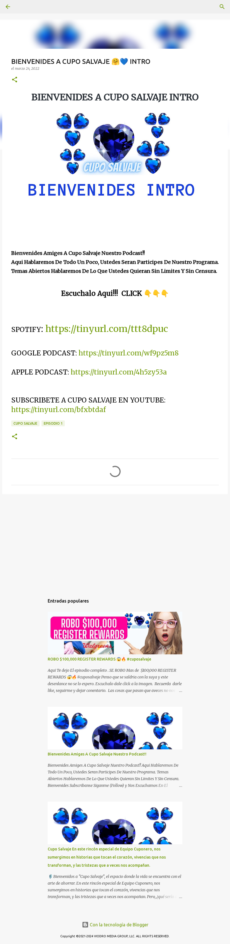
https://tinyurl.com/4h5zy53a (119, 372)
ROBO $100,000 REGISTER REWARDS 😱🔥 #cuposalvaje (99, 659)
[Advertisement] (115, 542)
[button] (14, 80)
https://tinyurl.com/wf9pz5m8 (129, 353)
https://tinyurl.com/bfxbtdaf (58, 409)
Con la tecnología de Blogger (118, 924)
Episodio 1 (53, 423)
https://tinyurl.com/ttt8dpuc (106, 328)
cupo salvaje (25, 423)
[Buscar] (23, 6)
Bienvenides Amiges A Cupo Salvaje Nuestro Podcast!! (97, 754)
